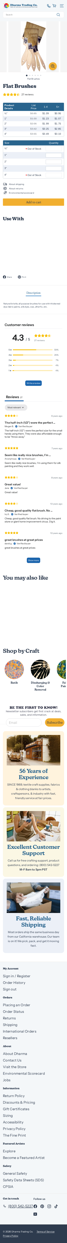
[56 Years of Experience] (33, 750)
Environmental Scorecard (24, 1073)
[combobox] (33, 15)
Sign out (9, 989)
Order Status (13, 1012)
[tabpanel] (33, 485)
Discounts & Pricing (19, 1102)
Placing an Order (16, 1005)
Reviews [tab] (14, 397)
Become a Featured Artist (24, 1158)
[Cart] (54, 6)
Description (33, 292)
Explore (9, 1151)
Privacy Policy (14, 1129)
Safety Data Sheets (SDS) (23, 1180)
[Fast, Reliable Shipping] (33, 897)
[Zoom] (53, 66)
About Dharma (15, 1054)
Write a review (33, 383)
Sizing (8, 1116)
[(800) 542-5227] (47, 6)
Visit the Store (14, 1067)
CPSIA (8, 1187)
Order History (14, 983)
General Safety (15, 1173)
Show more (33, 560)
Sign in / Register (16, 976)
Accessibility (13, 1122)
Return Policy (14, 1096)
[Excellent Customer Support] (33, 826)
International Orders (19, 1031)
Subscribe (55, 722)
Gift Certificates (16, 1109)
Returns (9, 1018)
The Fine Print (14, 1135)
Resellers (10, 1038)
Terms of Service (46, 1231)
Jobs (6, 1080)
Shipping (10, 1025)
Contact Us (12, 1060)
